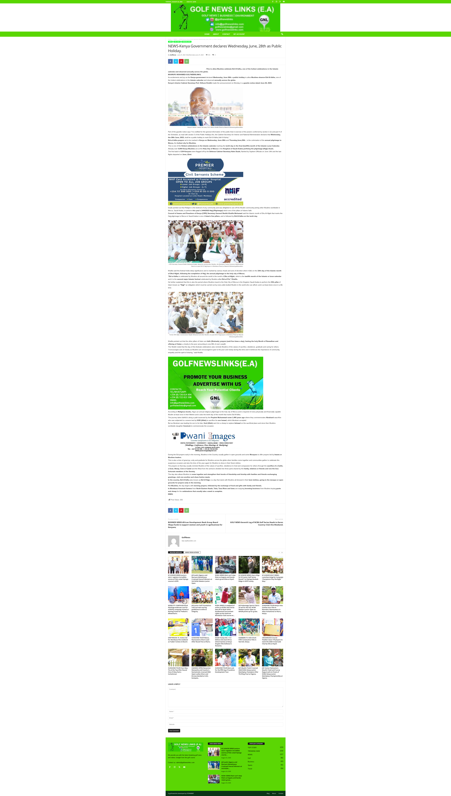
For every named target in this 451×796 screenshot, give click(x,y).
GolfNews (173, 55)
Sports (250, 765)
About (216, 34)
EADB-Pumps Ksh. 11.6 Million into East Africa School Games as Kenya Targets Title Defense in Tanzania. (223, 642)
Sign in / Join (191, 2)
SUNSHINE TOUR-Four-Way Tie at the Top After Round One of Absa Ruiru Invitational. (178, 671)
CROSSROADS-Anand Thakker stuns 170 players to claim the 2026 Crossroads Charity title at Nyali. (272, 641)
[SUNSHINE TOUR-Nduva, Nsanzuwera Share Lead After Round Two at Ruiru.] (202, 627)
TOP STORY (177, 41)
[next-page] (282, 552)
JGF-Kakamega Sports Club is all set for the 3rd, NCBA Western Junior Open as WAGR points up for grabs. (249, 608)
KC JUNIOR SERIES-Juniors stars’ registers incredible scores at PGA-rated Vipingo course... (231, 751)
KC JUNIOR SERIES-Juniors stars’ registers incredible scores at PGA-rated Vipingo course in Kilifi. (178, 578)
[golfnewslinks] (225, 17)
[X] (280, 1)
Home (207, 34)
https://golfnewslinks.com (189, 541)
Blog (268, 793)
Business (251, 762)
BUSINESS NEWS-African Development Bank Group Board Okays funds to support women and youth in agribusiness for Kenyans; (195, 524)
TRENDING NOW (186, 41)
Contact (226, 34)
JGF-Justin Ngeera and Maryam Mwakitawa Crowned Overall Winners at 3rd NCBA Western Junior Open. (202, 579)
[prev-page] (279, 552)
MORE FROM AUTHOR (192, 552)
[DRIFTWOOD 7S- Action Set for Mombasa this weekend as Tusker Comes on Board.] (178, 627)
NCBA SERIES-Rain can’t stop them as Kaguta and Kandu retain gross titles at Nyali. (225, 577)
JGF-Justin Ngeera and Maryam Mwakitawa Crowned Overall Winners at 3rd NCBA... (231, 765)
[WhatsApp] (186, 61)
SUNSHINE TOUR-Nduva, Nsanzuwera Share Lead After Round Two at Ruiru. (201, 640)
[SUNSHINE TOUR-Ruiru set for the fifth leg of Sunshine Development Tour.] (225, 657)
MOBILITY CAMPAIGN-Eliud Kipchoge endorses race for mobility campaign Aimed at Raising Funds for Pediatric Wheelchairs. (178, 609)
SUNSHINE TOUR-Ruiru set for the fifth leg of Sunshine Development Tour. (225, 670)
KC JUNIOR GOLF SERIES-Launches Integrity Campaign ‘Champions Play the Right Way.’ (272, 578)
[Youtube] (283, 1)
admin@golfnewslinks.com (185, 762)
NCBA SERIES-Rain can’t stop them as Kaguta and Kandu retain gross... (231, 778)
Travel (250, 769)
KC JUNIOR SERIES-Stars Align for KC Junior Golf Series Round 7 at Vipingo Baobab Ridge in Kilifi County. (249, 578)
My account (239, 34)
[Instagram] (276, 1)
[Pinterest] (181, 61)
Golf (249, 758)
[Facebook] (272, 1)
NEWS (175, 39)
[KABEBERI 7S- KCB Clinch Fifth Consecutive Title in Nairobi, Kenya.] (249, 627)
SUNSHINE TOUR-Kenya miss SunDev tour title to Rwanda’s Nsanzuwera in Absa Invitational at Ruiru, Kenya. (272, 609)
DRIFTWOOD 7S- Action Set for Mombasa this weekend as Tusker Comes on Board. (178, 640)
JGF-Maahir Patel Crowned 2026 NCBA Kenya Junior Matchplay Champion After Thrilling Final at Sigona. (248, 671)
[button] (282, 34)
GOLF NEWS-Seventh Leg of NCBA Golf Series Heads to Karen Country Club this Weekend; (256, 523)
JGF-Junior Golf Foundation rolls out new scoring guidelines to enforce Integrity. (201, 608)
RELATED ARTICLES (176, 552)
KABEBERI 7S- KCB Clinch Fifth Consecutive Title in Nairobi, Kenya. (247, 640)
